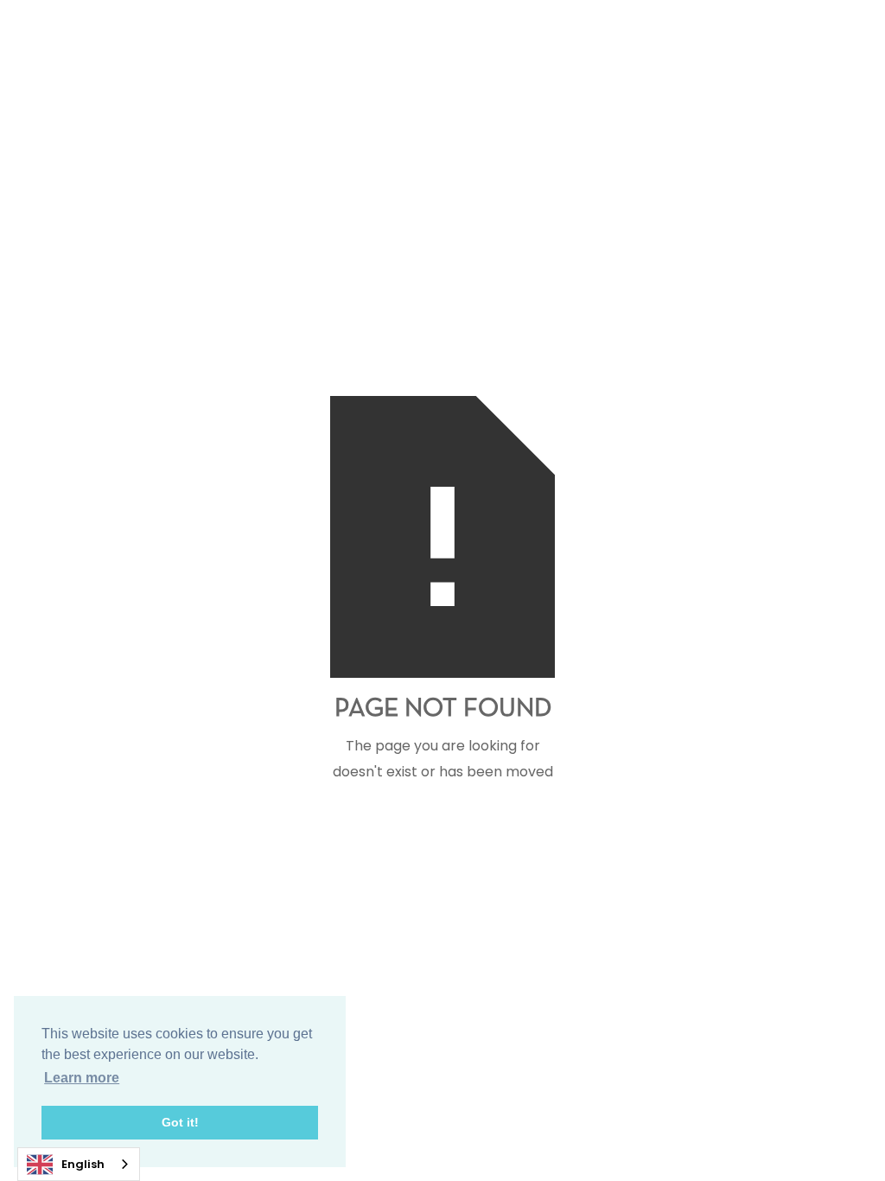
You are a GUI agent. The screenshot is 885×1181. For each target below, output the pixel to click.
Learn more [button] (81, 1077)
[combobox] (78, 1164)
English (83, 1164)
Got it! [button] (180, 1122)
